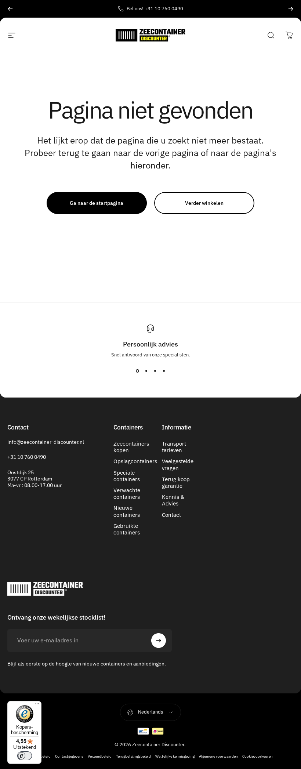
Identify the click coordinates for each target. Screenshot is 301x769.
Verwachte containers (126, 493)
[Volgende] (291, 9)
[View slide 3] (154, 371)
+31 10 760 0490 (26, 457)
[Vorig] (10, 9)
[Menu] (37, 705)
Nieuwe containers (126, 511)
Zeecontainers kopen (131, 447)
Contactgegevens (69, 756)
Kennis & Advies (173, 500)
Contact (171, 515)
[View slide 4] (163, 371)
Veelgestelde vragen (177, 464)
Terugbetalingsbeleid (133, 756)
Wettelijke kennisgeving (175, 756)
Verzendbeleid (100, 756)
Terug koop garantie (176, 482)
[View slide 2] (146, 371)
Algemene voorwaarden (218, 756)
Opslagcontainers (135, 461)
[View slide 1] (137, 371)
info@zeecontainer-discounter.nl (45, 442)
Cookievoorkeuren (257, 756)
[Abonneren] (158, 640)
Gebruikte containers (126, 529)
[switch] (24, 755)
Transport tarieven (174, 447)
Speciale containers (126, 476)
